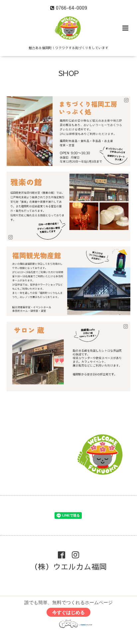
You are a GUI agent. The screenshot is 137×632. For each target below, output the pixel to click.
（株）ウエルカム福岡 (68, 566)
